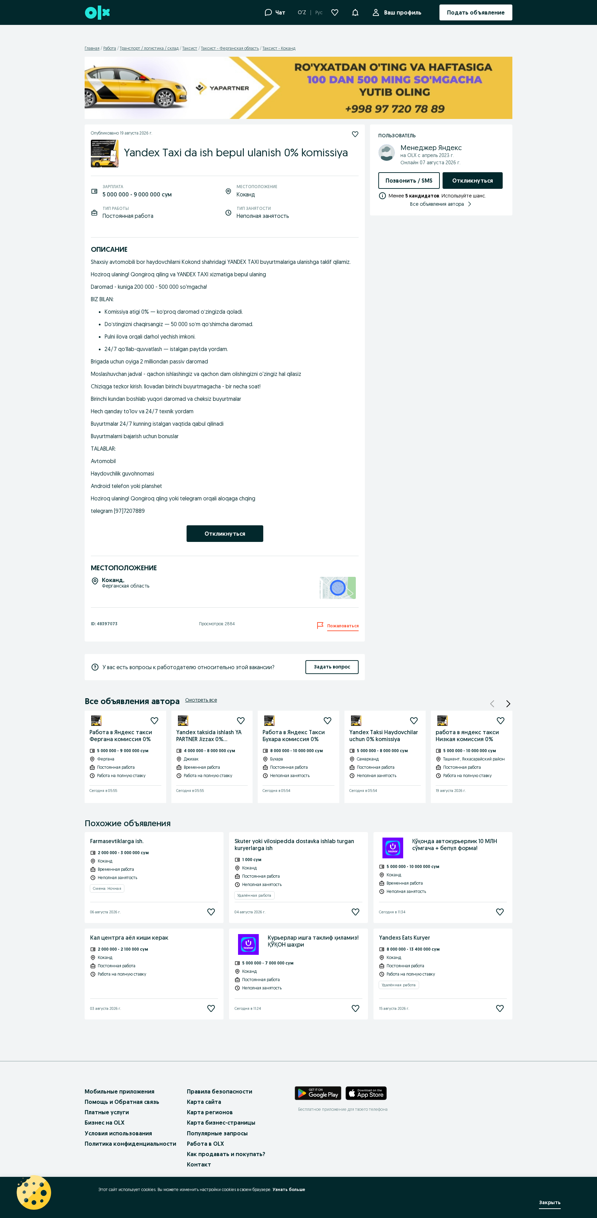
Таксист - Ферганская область (230, 48)
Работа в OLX (205, 1143)
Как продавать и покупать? (226, 1154)
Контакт (199, 1164)
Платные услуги (107, 1112)
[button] (355, 11)
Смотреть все (201, 700)
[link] (225, 533)
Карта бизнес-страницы (221, 1122)
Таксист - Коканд (279, 48)
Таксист (189, 48)
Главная (92, 48)
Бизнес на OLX (104, 1122)
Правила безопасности (219, 1091)
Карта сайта (204, 1101)
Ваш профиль (402, 12)
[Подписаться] (154, 721)
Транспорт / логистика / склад (149, 48)
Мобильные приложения (119, 1091)
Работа (109, 48)
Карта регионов (210, 1112)
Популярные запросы (217, 1133)
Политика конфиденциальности (130, 1143)
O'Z (302, 12)
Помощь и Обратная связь (122, 1101)
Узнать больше (289, 1189)
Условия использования (118, 1133)
